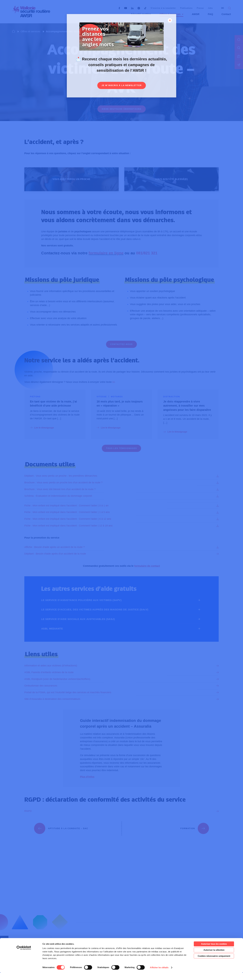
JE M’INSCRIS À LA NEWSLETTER (122, 85)
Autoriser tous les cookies (214, 944)
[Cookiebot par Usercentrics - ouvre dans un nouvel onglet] (24, 948)
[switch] (88, 967)
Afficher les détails (159, 967)
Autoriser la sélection (213, 950)
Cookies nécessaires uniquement (214, 956)
